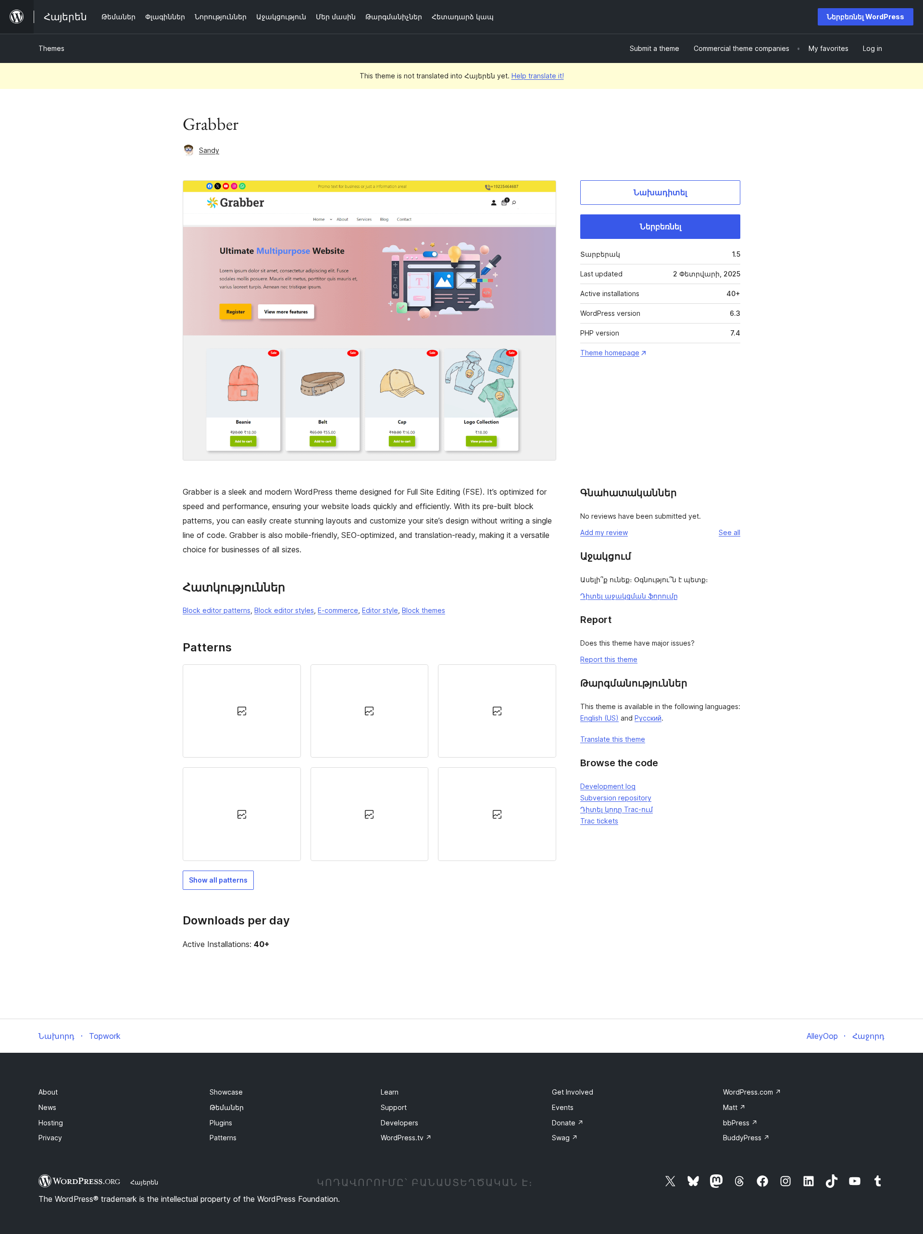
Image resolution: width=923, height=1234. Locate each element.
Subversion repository (615, 798)
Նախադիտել (660, 192)
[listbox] (369, 762)
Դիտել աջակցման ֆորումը (629, 596)
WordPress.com (752, 1092)
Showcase (226, 1092)
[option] (242, 711)
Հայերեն (144, 1182)
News (47, 1107)
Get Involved (572, 1092)
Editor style (380, 610)
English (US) (599, 718)
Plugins (221, 1123)
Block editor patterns (216, 610)
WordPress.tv (406, 1138)
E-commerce (338, 610)
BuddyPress (746, 1138)
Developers (399, 1123)
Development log (608, 786)
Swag (565, 1138)
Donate (568, 1123)
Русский (648, 718)
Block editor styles (284, 610)
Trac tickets (599, 821)
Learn (390, 1092)
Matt (734, 1107)
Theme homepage (609, 353)
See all (729, 532)
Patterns (223, 1138)
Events (563, 1107)
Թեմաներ (227, 1107)
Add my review (604, 532)
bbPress (740, 1123)
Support (394, 1107)
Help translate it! (537, 76)
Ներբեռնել (660, 226)
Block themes (423, 610)
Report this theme (608, 659)
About (48, 1092)
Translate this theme (612, 739)
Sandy (209, 150)
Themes (51, 48)
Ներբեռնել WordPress (865, 16)
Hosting (50, 1123)
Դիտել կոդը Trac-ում (616, 809)
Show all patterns (218, 880)
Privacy (50, 1138)
